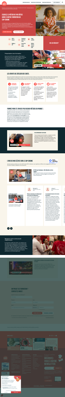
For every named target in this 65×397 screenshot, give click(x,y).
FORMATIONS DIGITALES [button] (26, 2)
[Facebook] (49, 335)
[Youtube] (56, 335)
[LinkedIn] (51, 335)
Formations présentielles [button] (46, 2)
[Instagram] (53, 335)
